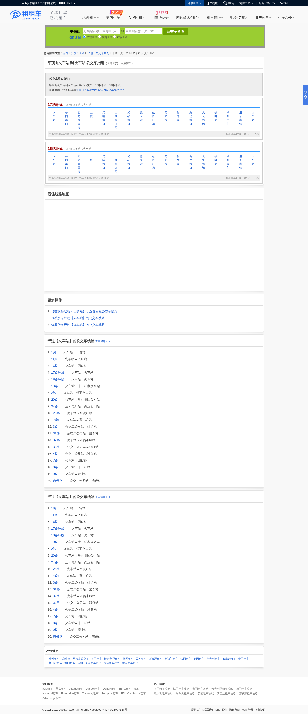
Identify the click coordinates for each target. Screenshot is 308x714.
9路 (55, 474)
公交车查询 (78, 53)
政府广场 (153, 118)
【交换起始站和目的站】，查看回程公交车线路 (84, 311)
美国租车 (96, 658)
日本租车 (141, 658)
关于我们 (196, 709)
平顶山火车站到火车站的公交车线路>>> (100, 89)
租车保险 (214, 17)
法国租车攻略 (181, 688)
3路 (55, 426)
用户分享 (262, 17)
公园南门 (66, 118)
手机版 (214, 3)
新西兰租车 (171, 658)
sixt (136, 688)
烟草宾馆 (240, 118)
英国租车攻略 (206, 693)
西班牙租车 (155, 658)
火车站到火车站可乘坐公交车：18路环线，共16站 (79, 178)
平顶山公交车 (81, 658)
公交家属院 (79, 120)
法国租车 (185, 658)
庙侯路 (57, 480)
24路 (54, 406)
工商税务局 (116, 120)
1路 (53, 352)
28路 (56, 413)
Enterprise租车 (70, 693)
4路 (55, 453)
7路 (55, 460)
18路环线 (57, 379)
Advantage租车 (51, 698)
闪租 (80, 662)
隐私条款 (234, 709)
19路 (54, 386)
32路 (56, 440)
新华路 (178, 116)
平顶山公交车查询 (98, 53)
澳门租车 (69, 662)
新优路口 (190, 118)
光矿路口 (128, 118)
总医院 (141, 116)
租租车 (26, 15)
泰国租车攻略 (200, 688)
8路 (55, 467)
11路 (54, 359)
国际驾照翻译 (187, 17)
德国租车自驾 (112, 662)
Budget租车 (93, 688)
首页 (65, 53)
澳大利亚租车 (112, 658)
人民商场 (203, 118)
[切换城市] (75, 37)
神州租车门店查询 (59, 658)
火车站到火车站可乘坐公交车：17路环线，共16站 (79, 134)
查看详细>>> (103, 341)
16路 (54, 366)
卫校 (91, 114)
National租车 (50, 693)
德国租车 (128, 658)
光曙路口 (103, 118)
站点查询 (122, 37)
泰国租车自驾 (130, 662)
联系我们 (208, 709)
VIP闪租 (135, 17)
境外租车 (89, 17)
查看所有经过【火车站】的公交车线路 (78, 318)
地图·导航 (238, 17)
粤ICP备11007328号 (114, 709)
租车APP (285, 17)
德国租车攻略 (244, 688)
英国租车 (198, 658)
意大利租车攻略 (163, 693)
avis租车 (47, 688)
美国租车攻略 (162, 688)
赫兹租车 (61, 688)
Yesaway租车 (90, 693)
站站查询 (91, 37)
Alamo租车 (76, 688)
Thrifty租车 (125, 688)
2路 (53, 393)
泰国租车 (243, 658)
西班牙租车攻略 (248, 693)
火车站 (54, 116)
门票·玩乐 (159, 17)
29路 (56, 420)
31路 (56, 433)
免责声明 (247, 709)
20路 (54, 399)
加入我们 (221, 709)
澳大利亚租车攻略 (222, 688)
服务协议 (260, 709)
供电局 (215, 116)
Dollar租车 (109, 688)
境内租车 (113, 17)
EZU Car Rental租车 (133, 693)
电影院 (166, 116)
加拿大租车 (229, 658)
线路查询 (107, 37)
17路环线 (57, 372)
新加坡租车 (55, 662)
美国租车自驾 (93, 662)
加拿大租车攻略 (185, 693)
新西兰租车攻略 (226, 693)
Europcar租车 (109, 693)
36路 (56, 447)
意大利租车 (213, 658)
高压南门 (228, 118)
